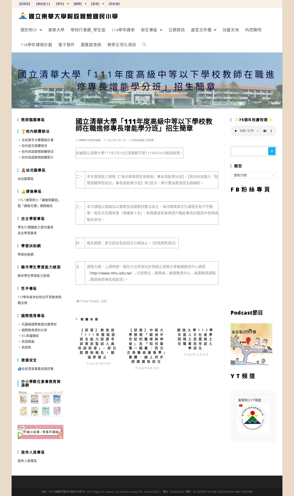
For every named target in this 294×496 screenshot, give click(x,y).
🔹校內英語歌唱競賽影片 (36, 157)
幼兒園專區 (26, 179)
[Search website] (144, 44)
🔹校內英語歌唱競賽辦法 (36, 151)
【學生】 (60, 4)
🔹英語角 (24, 347)
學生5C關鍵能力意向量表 (35, 227)
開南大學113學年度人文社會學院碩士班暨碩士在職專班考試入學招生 (196, 339)
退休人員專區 (27, 461)
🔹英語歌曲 (26, 341)
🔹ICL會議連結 (28, 335)
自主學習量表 (27, 233)
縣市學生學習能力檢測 (34, 275)
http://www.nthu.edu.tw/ (111, 273)
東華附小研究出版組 (90, 140)
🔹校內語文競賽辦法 (32, 146)
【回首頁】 (25, 4)
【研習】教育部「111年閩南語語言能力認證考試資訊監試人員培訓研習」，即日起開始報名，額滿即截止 (98, 343)
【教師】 (78, 4)
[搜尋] (271, 151)
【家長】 (96, 4)
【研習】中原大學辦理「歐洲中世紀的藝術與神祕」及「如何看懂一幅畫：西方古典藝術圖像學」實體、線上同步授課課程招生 (147, 346)
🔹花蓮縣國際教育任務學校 (37, 324)
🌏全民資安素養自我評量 (36, 368)
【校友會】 (114, 4)
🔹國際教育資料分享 (32, 330)
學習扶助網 (26, 254)
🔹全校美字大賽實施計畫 (36, 140)
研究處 (150, 140)
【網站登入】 (43, 4)
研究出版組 (138, 140)
